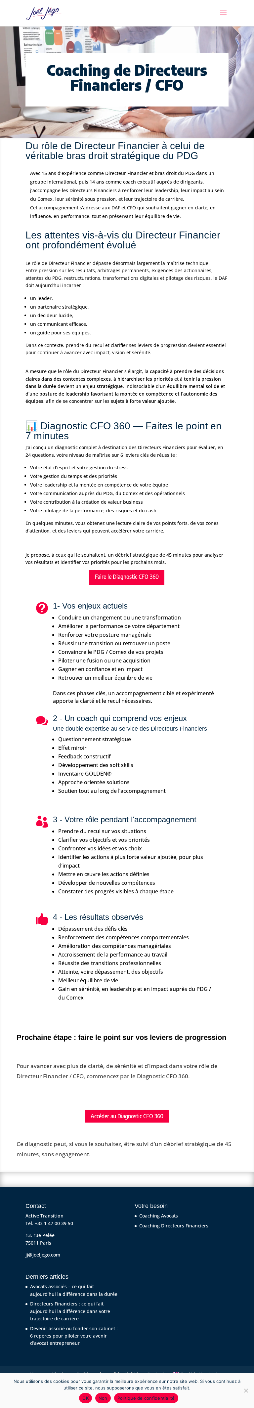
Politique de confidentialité (146, 1398)
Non (103, 1398)
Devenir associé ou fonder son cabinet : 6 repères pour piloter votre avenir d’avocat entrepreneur (74, 1335)
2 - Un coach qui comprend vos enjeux (120, 718)
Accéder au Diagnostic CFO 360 (127, 1116)
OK (85, 1398)
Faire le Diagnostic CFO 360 (127, 576)
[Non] (245, 1390)
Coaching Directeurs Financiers (173, 1225)
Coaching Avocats (158, 1216)
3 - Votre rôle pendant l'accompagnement (124, 819)
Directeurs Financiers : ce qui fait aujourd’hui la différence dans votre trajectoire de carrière (70, 1311)
